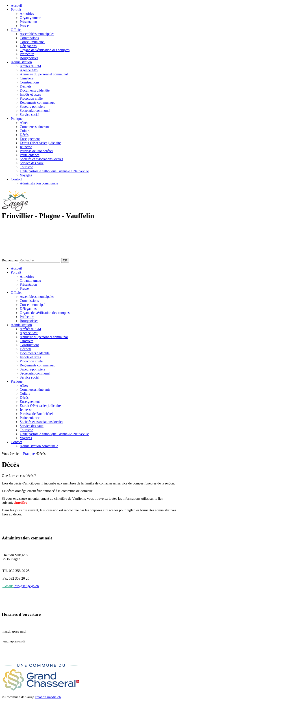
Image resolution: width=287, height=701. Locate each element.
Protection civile (31, 98)
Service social (29, 114)
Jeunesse (26, 147)
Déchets (25, 86)
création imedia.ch (48, 697)
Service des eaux (31, 163)
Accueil (16, 5)
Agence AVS (29, 70)
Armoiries (27, 13)
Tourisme (26, 167)
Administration (21, 62)
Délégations (28, 46)
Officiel (16, 30)
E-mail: (8, 586)
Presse (24, 26)
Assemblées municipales (37, 34)
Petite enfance (29, 155)
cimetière (20, 502)
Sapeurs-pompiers (32, 106)
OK (65, 260)
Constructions (29, 82)
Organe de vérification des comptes (45, 50)
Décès (24, 135)
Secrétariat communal (35, 110)
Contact (16, 179)
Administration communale (39, 183)
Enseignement (30, 139)
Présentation (28, 22)
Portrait (16, 9)
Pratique (16, 118)
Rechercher (10, 260)
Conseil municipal (32, 42)
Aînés (24, 123)
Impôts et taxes (30, 94)
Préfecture (27, 54)
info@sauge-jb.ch (26, 586)
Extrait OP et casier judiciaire (40, 143)
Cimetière (26, 78)
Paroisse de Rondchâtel (36, 151)
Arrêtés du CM (30, 66)
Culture (25, 131)
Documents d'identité (35, 90)
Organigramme (30, 18)
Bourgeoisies (29, 58)
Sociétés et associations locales (41, 159)
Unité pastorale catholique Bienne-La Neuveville (54, 171)
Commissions (29, 38)
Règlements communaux (37, 102)
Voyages (26, 175)
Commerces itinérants (35, 127)
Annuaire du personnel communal (44, 74)
